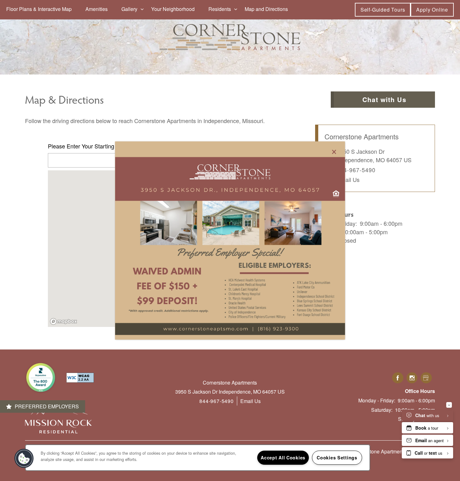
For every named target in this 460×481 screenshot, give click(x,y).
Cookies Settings (337, 457)
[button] (383, 9)
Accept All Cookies (283, 457)
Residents (219, 9)
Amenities (96, 9)
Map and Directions (266, 9)
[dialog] (230, 241)
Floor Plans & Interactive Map (39, 9)
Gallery (129, 9)
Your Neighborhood (173, 9)
